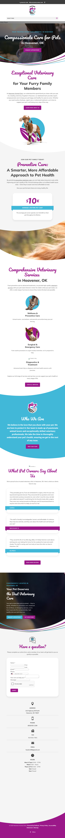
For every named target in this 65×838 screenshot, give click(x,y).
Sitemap (36, 827)
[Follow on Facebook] (30, 832)
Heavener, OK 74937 (32, 713)
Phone (12, 671)
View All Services (32, 384)
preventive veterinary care (24, 180)
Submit (14, 690)
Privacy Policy (44, 825)
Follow (34, 832)
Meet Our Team (32, 446)
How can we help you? (17, 677)
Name (12, 663)
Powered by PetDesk (33, 825)
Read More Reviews (32, 562)
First (26, 665)
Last (26, 667)
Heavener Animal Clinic (16, 93)
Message (13, 680)
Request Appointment (32, 50)
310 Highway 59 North (32, 711)
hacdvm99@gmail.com (33, 750)
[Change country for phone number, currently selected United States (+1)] (12, 674)
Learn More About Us (32, 107)
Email (12, 669)
